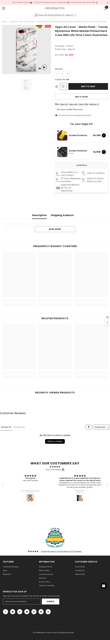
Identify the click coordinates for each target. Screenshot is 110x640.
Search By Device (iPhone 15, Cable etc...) (57, 15)
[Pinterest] (19, 611)
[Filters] (88, 427)
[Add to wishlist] (63, 86)
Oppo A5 (64, 104)
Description (39, 215)
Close (108, 2)
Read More (55, 229)
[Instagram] (12, 611)
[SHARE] (57, 86)
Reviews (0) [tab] (6, 427)
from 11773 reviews (53, 469)
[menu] (3, 8)
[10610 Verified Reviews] (55, 548)
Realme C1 (94, 104)
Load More (81, 165)
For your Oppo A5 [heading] (81, 124)
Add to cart (89, 86)
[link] (19, 300)
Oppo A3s (73, 104)
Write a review (55, 441)
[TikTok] (26, 611)
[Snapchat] (33, 611)
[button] (3, 485)
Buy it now (81, 96)
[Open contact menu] (104, 586)
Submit (51, 601)
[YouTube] (41, 611)
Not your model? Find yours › (70, 109)
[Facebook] (5, 611)
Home (4, 21)
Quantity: (59, 69)
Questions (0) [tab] (19, 427)
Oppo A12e (83, 104)
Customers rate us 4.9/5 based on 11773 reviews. (61, 551)
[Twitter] (48, 611)
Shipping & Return (62, 215)
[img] (55, 466)
